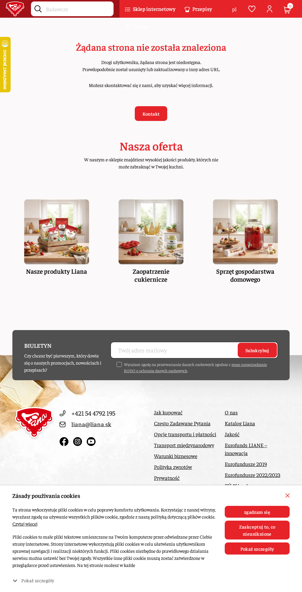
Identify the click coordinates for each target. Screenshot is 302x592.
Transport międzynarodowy (184, 445)
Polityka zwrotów (173, 466)
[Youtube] (91, 440)
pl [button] (234, 9)
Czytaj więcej (24, 524)
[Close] (288, 496)
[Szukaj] (38, 7)
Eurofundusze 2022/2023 (252, 474)
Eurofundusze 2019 (246, 463)
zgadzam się (257, 512)
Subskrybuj (257, 350)
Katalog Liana (240, 423)
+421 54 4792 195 (93, 413)
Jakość (232, 434)
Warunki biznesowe (175, 455)
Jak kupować (168, 412)
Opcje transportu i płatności (185, 434)
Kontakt (151, 114)
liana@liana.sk (91, 424)
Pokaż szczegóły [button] (37, 580)
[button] (150, 9)
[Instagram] (78, 440)
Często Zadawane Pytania (182, 423)
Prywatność (167, 477)
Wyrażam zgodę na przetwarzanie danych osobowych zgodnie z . (195, 367)
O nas (231, 412)
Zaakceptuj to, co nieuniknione (257, 530)
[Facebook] (65, 440)
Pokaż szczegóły (257, 549)
